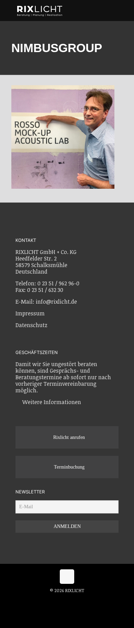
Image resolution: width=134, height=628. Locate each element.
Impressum (30, 313)
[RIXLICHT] (65, 10)
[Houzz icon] (81, 600)
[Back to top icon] (67, 576)
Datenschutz (31, 325)
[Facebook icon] (60, 600)
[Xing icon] (74, 600)
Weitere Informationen (51, 402)
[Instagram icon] (67, 600)
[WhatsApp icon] (53, 600)
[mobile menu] (125, 10)
